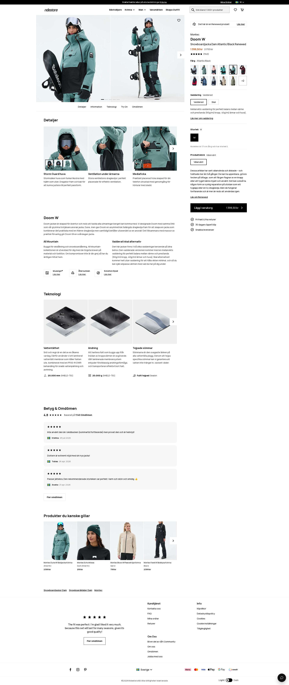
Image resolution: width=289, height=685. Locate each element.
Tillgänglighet (204, 628)
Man (141, 9)
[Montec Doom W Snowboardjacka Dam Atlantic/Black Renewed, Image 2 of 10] (147, 58)
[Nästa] (173, 148)
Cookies (201, 618)
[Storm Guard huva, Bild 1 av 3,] (49, 164)
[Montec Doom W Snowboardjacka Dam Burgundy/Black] (243, 70)
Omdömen (137, 106)
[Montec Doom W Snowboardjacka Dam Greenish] (233, 81)
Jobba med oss (155, 656)
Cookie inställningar (206, 623)
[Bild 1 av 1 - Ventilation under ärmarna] (110, 148)
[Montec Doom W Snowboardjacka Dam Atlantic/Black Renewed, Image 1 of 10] (73, 58)
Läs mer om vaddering (201, 118)
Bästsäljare (115, 9)
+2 (242, 80)
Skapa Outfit (173, 9)
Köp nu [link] (163, 2)
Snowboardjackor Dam (55, 590)
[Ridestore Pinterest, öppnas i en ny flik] (85, 670)
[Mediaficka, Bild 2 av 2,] (147, 164)
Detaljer (82, 106)
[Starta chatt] (282, 678)
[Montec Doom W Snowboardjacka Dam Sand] (223, 81)
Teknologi (112, 106)
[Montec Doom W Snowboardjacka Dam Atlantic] (204, 70)
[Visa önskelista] (235, 10)
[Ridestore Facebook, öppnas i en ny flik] (70, 670)
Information (96, 106)
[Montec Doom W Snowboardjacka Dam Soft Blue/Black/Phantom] (194, 70)
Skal (214, 102)
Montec (98, 590)
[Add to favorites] (179, 20)
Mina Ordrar (226, 2)
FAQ (150, 613)
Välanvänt (198, 162)
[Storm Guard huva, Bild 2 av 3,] (58, 164)
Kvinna (128, 9)
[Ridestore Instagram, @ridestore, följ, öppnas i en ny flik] (78, 670)
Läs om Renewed (199, 197)
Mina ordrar (153, 618)
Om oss (151, 646)
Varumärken (156, 9)
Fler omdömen (54, 497)
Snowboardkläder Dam (80, 590)
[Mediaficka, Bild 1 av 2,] (138, 164)
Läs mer (241, 24)
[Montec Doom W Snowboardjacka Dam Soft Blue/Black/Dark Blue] (214, 81)
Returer (151, 623)
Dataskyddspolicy (206, 613)
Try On (124, 106)
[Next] (180, 55)
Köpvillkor (201, 608)
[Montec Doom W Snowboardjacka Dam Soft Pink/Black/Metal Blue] (214, 70)
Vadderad (199, 102)
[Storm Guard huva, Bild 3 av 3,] (67, 164)
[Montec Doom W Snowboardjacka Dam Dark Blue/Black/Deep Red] (194, 81)
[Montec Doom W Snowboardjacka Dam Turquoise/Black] (223, 70)
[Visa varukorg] (242, 10)
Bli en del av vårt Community (161, 641)
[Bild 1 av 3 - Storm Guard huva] (66, 148)
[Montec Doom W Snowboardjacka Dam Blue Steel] (204, 81)
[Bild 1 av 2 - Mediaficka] (155, 148)
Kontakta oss (154, 608)
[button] (228, 680)
